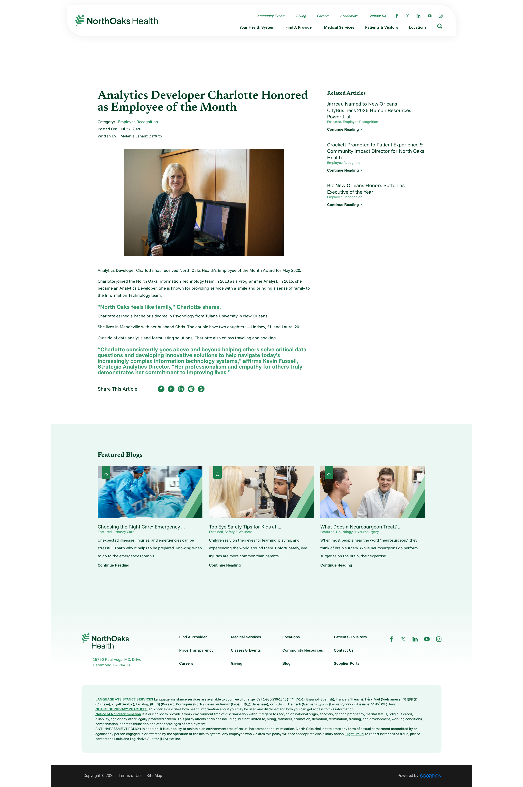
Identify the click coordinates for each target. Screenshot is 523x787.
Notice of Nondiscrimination (118, 714)
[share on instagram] (191, 389)
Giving (236, 663)
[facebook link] (397, 16)
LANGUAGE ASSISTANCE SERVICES (124, 699)
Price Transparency (196, 650)
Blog (286, 663)
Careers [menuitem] (323, 15)
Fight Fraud (354, 734)
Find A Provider (193, 637)
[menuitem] (257, 28)
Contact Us (343, 650)
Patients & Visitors (350, 637)
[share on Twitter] (171, 389)
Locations (291, 637)
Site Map (154, 775)
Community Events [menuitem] (270, 15)
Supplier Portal (347, 663)
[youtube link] (429, 16)
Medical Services (246, 637)
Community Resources (302, 650)
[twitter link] (407, 16)
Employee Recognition (138, 121)
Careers (186, 663)
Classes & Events (246, 650)
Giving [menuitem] (301, 15)
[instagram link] (441, 16)
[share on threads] (201, 389)
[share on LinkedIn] (181, 389)
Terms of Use (130, 775)
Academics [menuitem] (348, 15)
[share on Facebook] (161, 389)
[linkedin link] (418, 16)
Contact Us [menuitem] (377, 15)
